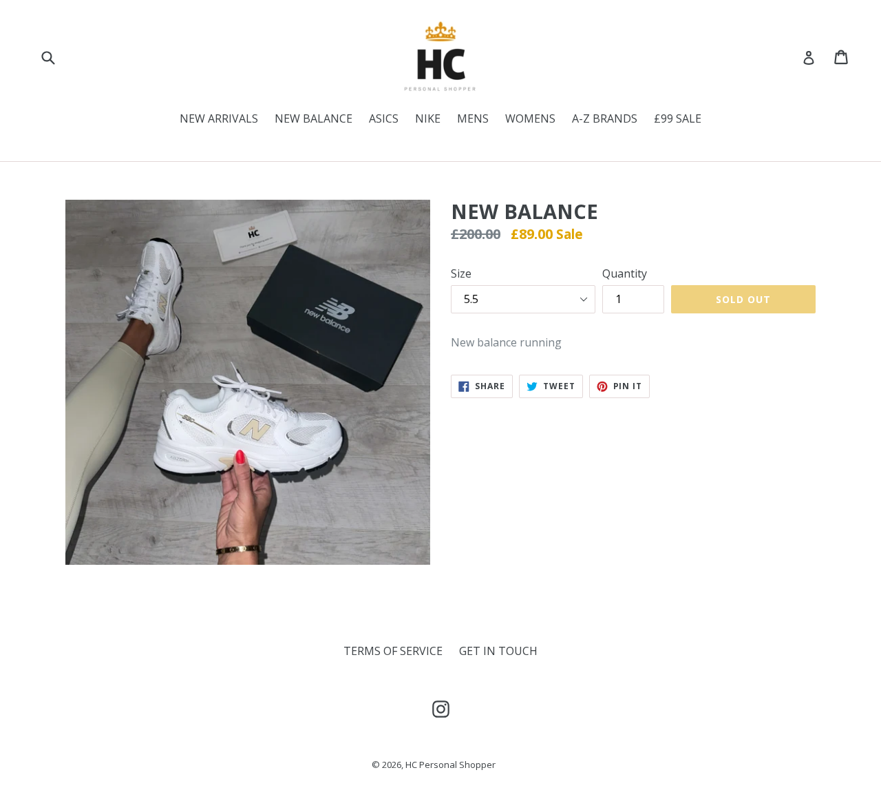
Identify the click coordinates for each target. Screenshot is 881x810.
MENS (473, 118)
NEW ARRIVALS (219, 118)
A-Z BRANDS (604, 118)
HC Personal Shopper (450, 764)
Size (461, 273)
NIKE (427, 118)
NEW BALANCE (313, 118)
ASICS (384, 118)
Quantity (624, 273)
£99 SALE (677, 118)
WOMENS (530, 118)
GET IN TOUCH (498, 650)
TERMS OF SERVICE (393, 650)
